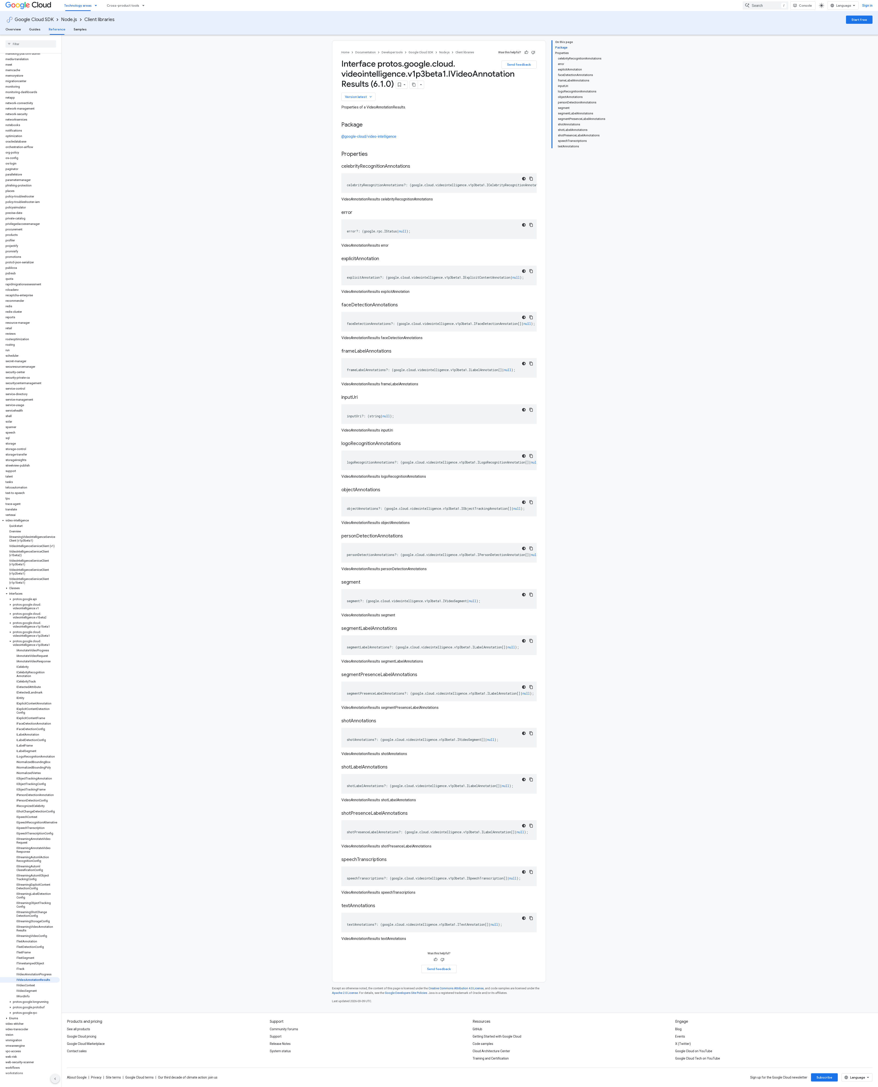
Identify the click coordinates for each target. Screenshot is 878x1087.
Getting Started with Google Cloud (497, 1036)
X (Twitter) (683, 1044)
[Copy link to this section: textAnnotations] (379, 906)
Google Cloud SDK (34, 19)
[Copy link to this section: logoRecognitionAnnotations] (405, 444)
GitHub (477, 1029)
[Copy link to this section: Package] (367, 125)
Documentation (365, 52)
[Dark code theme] (523, 178)
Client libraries (99, 19)
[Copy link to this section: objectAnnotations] (384, 490)
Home (345, 52)
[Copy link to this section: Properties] (373, 154)
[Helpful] (526, 52)
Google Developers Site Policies (406, 993)
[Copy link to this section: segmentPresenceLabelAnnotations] (421, 675)
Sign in (867, 5)
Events (680, 1036)
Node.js (69, 19)
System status (280, 1051)
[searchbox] (30, 44)
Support (275, 1036)
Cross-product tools (123, 5)
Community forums (284, 1029)
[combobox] (765, 5)
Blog (678, 1029)
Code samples (483, 1044)
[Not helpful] (533, 52)
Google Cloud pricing (81, 1036)
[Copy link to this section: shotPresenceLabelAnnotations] (412, 813)
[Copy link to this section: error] (356, 213)
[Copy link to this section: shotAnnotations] (380, 721)
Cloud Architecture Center (491, 1051)
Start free (859, 20)
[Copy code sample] (531, 178)
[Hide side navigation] (55, 1078)
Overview (13, 29)
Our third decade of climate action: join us (187, 1077)
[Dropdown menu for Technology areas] (97, 5)
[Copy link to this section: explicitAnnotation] (383, 259)
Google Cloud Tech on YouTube (697, 1058)
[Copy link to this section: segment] (364, 582)
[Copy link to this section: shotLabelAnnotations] (392, 767)
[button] (30, 520)
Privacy (96, 1077)
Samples (80, 29)
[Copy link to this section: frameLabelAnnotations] (396, 351)
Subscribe (824, 1077)
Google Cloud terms (139, 1077)
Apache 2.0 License (345, 993)
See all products (78, 1029)
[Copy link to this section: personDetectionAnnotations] (407, 536)
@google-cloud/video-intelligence (368, 136)
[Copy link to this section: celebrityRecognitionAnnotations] (414, 166)
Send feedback (519, 64)
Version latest (359, 97)
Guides (34, 29)
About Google (77, 1077)
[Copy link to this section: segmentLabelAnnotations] (401, 628)
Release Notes (280, 1044)
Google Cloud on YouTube (693, 1051)
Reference (57, 29)
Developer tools (392, 52)
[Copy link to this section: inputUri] (362, 397)
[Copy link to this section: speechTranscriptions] (391, 860)
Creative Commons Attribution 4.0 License (456, 988)
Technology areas (78, 5)
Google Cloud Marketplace (86, 1044)
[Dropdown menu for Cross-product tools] (144, 5)
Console (805, 5)
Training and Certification (491, 1058)
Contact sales (77, 1051)
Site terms (113, 1077)
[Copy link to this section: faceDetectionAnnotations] (402, 305)
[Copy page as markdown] (414, 85)
